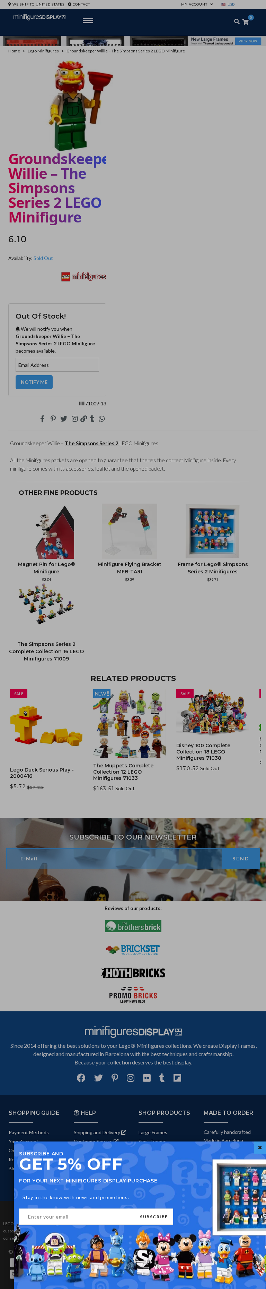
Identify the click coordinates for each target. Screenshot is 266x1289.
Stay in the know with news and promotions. (76, 1197)
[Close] (260, 1147)
